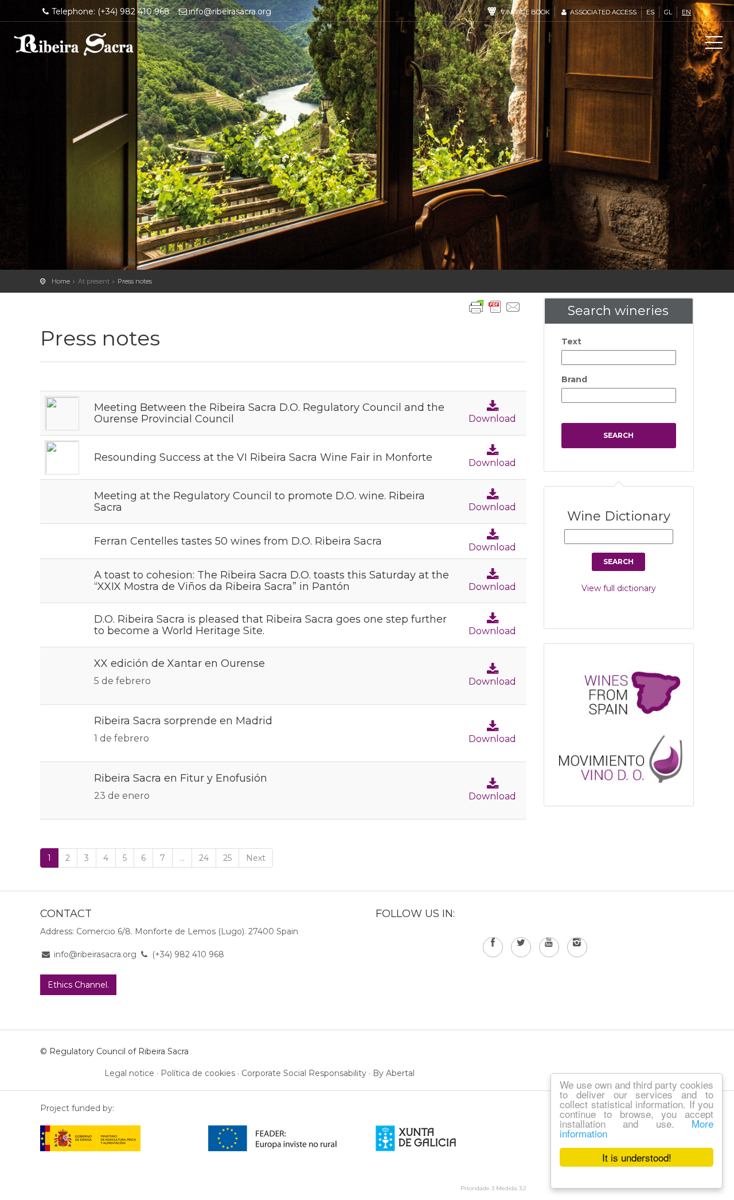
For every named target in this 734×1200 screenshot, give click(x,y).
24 (204, 858)
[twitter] (521, 947)
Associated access (602, 12)
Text (571, 341)
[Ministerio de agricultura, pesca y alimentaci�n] (90, 1137)
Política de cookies (198, 1073)
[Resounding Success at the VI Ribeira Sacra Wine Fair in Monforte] (62, 456)
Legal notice (129, 1073)
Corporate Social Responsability (303, 1073)
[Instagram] (577, 947)
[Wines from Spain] (624, 692)
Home (61, 281)
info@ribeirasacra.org (230, 11)
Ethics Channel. (78, 985)
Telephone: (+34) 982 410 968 (111, 11)
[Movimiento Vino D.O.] (624, 756)
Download (492, 418)
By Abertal (394, 1073)
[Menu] (714, 44)
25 (227, 858)
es (650, 12)
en (686, 12)
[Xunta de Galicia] (431, 1137)
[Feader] (272, 1137)
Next (256, 858)
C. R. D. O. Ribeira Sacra (74, 44)
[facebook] (493, 947)
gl (668, 12)
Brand (574, 379)
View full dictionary (618, 588)
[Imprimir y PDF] (494, 307)
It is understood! (636, 1157)
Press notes (135, 281)
